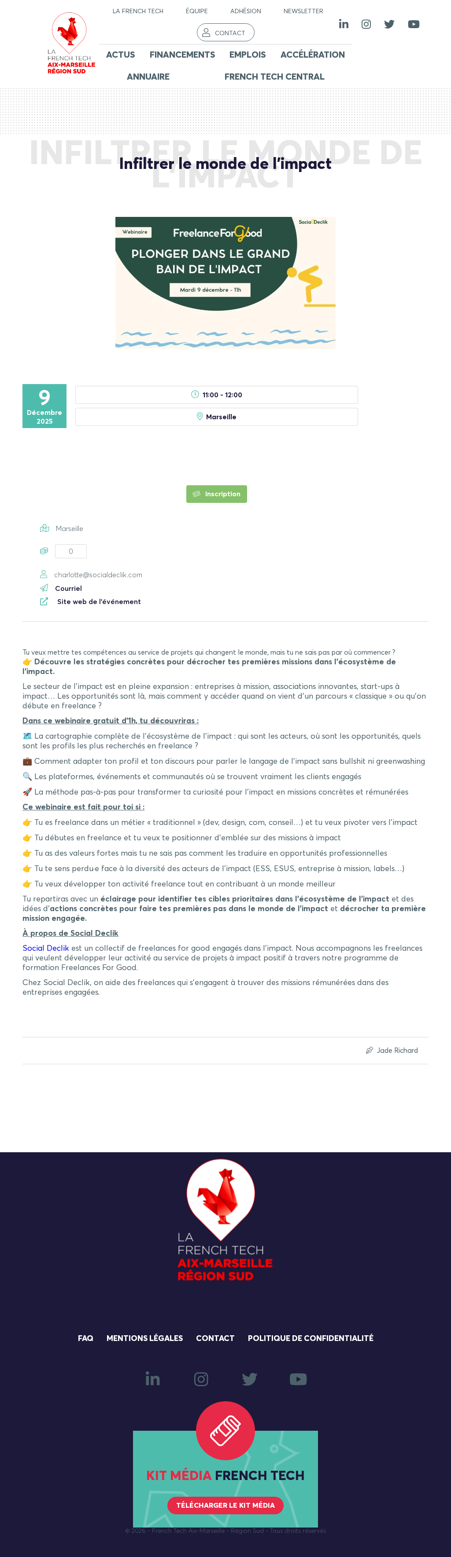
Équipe (197, 11)
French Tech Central (275, 77)
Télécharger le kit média (225, 1505)
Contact (230, 33)
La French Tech (138, 11)
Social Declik (45, 949)
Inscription (221, 494)
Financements (182, 55)
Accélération (313, 55)
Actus (120, 55)
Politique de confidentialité (310, 1339)
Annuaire (148, 77)
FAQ (85, 1339)
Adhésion (245, 11)
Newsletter (303, 11)
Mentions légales (145, 1339)
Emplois (247, 55)
